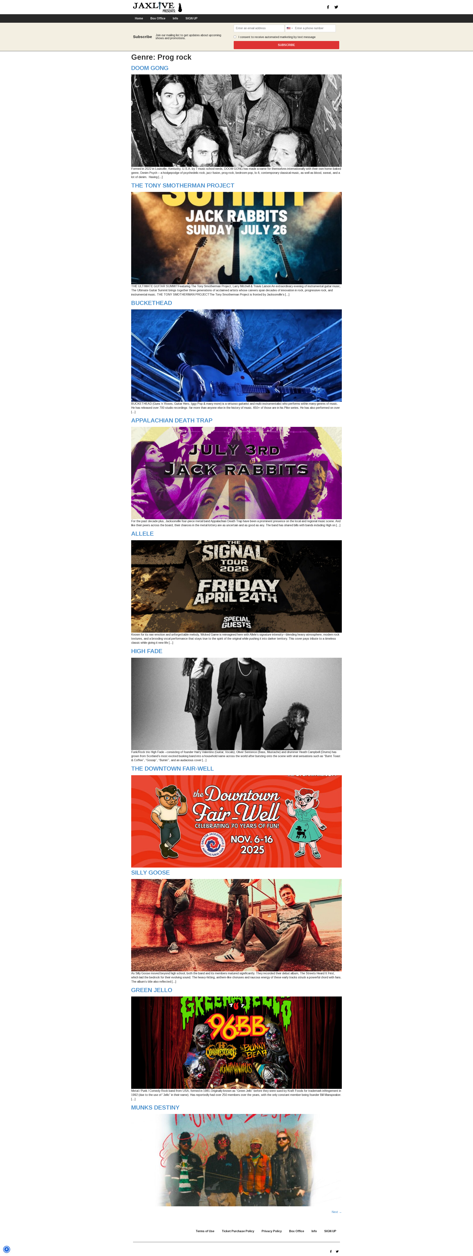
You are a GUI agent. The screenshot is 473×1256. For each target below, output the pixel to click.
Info (175, 18)
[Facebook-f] (328, 7)
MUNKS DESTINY (155, 1107)
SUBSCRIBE (286, 45)
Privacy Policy (272, 1231)
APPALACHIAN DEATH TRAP (171, 420)
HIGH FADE (146, 651)
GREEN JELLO (151, 990)
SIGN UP (192, 18)
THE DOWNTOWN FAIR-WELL (172, 768)
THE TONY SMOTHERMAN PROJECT (182, 185)
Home (139, 18)
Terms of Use (205, 1231)
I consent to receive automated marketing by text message (277, 37)
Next (337, 1212)
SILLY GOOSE (150, 872)
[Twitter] (336, 7)
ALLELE (142, 533)
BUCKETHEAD (151, 303)
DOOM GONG (150, 68)
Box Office (157, 18)
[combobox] (289, 28)
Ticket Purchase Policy (238, 1231)
